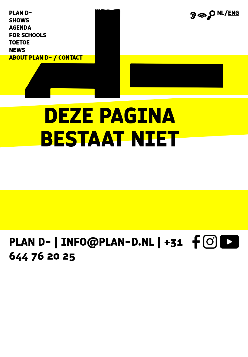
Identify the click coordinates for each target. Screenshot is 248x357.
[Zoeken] (211, 15)
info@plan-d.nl (107, 241)
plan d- (20, 13)
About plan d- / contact (46, 57)
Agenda (20, 27)
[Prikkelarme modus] (198, 14)
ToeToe (19, 42)
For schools (27, 35)
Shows (19, 20)
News (17, 50)
